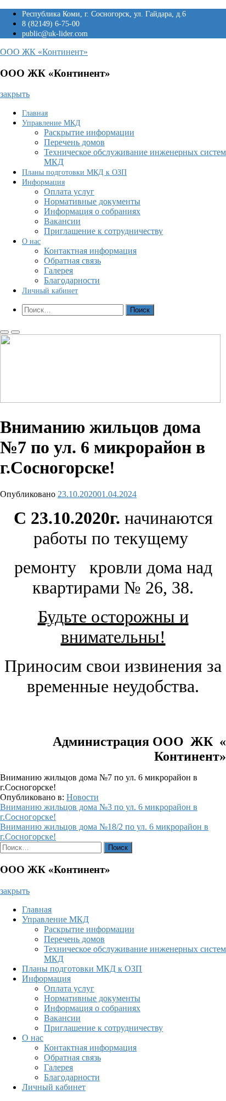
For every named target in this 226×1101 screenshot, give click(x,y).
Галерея (58, 270)
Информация (43, 182)
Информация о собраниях (92, 211)
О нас (31, 241)
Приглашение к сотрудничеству (103, 231)
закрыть (15, 94)
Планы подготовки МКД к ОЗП (74, 172)
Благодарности (72, 280)
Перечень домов (74, 142)
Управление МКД (51, 123)
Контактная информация (90, 250)
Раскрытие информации (89, 132)
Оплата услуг (69, 191)
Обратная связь (72, 260)
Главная (35, 113)
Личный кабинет (50, 291)
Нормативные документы (92, 201)
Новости (82, 797)
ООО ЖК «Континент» (44, 51)
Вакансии (62, 221)
